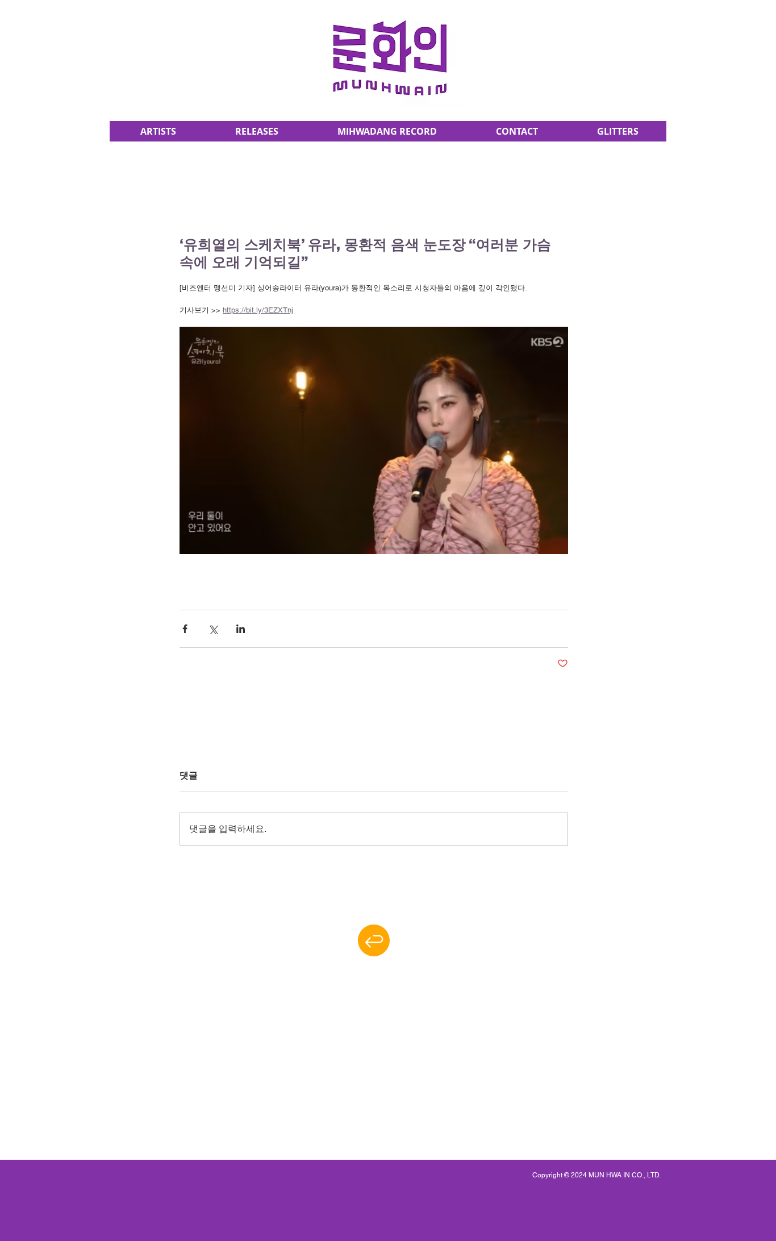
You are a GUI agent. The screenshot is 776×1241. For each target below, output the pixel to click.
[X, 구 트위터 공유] (212, 628)
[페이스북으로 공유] (185, 628)
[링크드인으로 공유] (240, 628)
